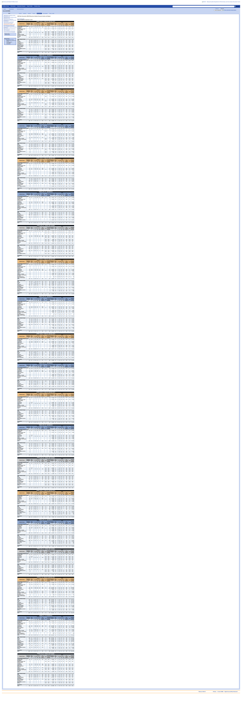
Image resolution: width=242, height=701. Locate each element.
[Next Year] (12, 13)
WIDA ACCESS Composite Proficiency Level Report (10, 27)
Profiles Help (37, 6)
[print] (66, 16)
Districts (217, 8)
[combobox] (203, 6)
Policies (214, 691)
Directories (13, 6)
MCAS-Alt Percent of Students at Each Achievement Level (10, 17)
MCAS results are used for (10, 39)
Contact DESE (220, 691)
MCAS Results (7, 34)
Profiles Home (6, 6)
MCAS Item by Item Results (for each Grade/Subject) (10, 20)
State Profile (29, 6)
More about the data (20, 18)
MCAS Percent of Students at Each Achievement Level (9, 16)
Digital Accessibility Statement (231, 691)
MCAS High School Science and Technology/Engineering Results (9, 25)
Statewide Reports (21, 6)
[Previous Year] (7, 13)
